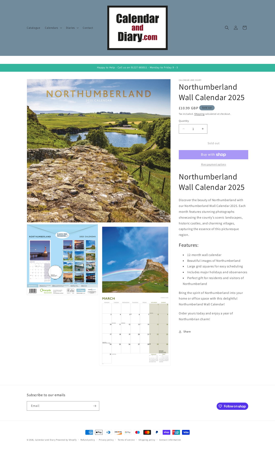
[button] (52, 28)
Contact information (170, 439)
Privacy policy (106, 439)
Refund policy (88, 439)
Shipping (199, 113)
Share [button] (187, 331)
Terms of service (126, 439)
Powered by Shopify (66, 439)
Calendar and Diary (45, 439)
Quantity (184, 121)
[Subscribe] (94, 406)
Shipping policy (147, 439)
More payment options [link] (213, 164)
